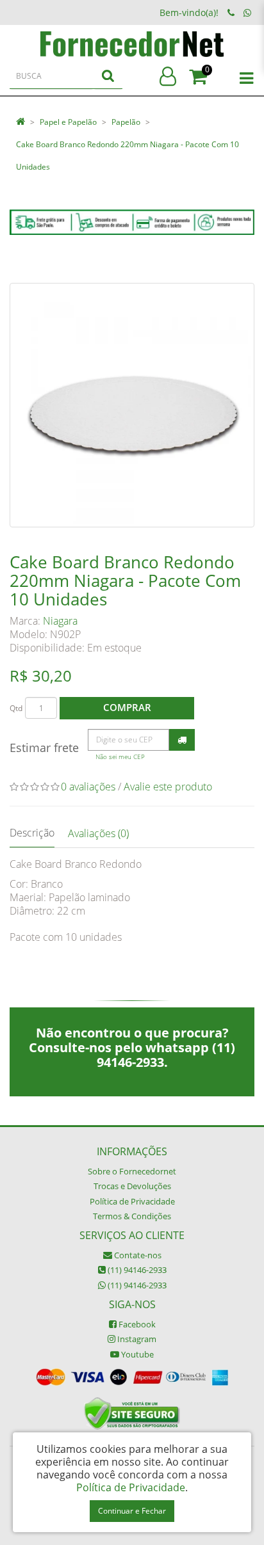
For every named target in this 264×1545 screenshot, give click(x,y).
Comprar (127, 707)
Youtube (136, 1354)
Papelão (125, 121)
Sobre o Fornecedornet (132, 1171)
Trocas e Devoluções (132, 1186)
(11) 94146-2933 (136, 1270)
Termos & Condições (132, 1216)
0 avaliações (88, 787)
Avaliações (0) (98, 833)
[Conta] (168, 77)
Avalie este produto (168, 787)
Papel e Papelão (68, 121)
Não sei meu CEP (120, 757)
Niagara (60, 621)
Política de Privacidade (132, 1201)
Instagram (135, 1339)
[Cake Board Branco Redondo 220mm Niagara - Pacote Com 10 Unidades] (132, 405)
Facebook (136, 1324)
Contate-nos (136, 1255)
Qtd (16, 708)
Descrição (32, 833)
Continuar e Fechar (132, 1510)
